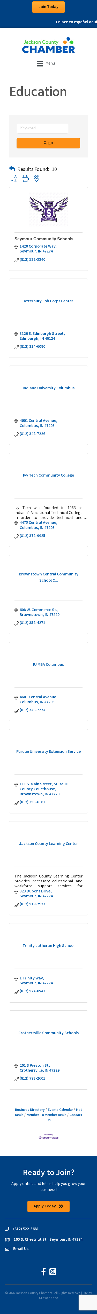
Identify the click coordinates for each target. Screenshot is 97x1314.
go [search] (50, 143)
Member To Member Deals (46, 1115)
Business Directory (30, 1110)
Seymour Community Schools (43, 239)
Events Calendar (60, 1110)
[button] (12, 170)
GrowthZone (48, 1298)
